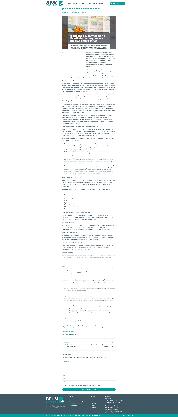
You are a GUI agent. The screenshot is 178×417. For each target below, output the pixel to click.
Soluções (81, 3)
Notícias (95, 3)
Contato (101, 3)
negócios (66, 12)
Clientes (88, 3)
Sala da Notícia (70, 331)
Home (69, 3)
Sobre (75, 3)
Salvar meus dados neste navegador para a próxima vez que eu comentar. (82, 385)
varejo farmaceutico (74, 12)
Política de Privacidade (128, 415)
